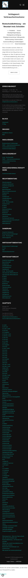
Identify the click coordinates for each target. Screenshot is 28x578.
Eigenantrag (5, 393)
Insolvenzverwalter (7, 448)
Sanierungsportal (6, 237)
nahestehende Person (7, 486)
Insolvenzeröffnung (8, 41)
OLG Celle (4, 488)
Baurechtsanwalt (6, 189)
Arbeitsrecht (5, 122)
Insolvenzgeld (5, 432)
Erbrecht (4, 194)
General (4, 402)
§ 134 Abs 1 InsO (6, 335)
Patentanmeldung (6, 214)
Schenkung (5, 502)
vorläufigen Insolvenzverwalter (9, 525)
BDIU (3, 134)
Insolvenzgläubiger (7, 436)
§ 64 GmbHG (5, 359)
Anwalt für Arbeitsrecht (7, 184)
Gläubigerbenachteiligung (14, 35)
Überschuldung (6, 509)
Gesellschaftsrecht (6, 198)
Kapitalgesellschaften (7, 452)
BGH (3, 386)
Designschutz (5, 193)
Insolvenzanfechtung (7, 425)
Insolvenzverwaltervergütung (9, 450)
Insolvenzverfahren (7, 447)
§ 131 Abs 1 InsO (6, 334)
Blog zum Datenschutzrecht (9, 191)
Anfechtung (5, 378)
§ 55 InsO (4, 352)
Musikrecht (5, 212)
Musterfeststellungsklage (8, 481)
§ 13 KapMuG (5, 332)
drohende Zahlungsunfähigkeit (9, 391)
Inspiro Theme (10, 561)
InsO (3, 421)
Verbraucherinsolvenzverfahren (10, 522)
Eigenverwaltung (6, 395)
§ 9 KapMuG (5, 370)
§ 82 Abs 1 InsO (6, 366)
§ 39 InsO (4, 346)
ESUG (3, 398)
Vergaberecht (5, 292)
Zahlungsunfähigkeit (7, 529)
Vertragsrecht (5, 294)
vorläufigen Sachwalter (8, 527)
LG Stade (4, 473)
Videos (4, 524)
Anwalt (19, 30)
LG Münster (5, 472)
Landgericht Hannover (7, 463)
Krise (3, 459)
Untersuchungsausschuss (8, 516)
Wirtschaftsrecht (6, 223)
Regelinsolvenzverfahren (8, 495)
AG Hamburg (5, 377)
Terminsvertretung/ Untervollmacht (10, 219)
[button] (3, 575)
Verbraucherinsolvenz (7, 520)
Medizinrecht (5, 211)
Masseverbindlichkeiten (8, 479)
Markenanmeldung (7, 209)
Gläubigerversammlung (9, 37)
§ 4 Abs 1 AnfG (6, 348)
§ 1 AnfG (4, 325)
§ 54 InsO (4, 350)
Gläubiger (4, 407)
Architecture (5, 382)
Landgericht (5, 461)
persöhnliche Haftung (7, 491)
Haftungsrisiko (21, 37)
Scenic (4, 500)
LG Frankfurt (5, 468)
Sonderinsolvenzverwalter (8, 508)
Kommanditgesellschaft (8, 454)
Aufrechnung (5, 384)
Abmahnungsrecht (6, 182)
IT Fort (4, 248)
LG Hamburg (5, 470)
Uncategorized (5, 511)
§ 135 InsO (5, 337)
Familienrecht (5, 196)
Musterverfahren (6, 484)
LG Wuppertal (5, 475)
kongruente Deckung (7, 456)
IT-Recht (4, 207)
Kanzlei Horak (5, 281)
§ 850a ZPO (5, 368)
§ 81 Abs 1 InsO (6, 364)
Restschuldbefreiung (7, 497)
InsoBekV (4, 423)
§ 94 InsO (4, 373)
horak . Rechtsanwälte (7, 157)
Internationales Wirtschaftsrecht (10, 272)
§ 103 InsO (5, 326)
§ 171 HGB (5, 341)
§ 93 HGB (4, 371)
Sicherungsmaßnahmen (8, 506)
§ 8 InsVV (4, 361)
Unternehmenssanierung (8, 515)
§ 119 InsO (5, 330)
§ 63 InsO (4, 357)
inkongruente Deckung (7, 420)
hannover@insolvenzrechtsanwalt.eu (11, 318)
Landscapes (5, 464)
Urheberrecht (5, 290)
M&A (3, 249)
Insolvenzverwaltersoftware (9, 148)
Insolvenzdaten (18, 39)
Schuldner (4, 504)
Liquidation (5, 477)
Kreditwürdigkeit (18, 41)
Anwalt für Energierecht (8, 185)
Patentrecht (5, 216)
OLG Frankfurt (5, 490)
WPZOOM (18, 561)
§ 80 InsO (4, 362)
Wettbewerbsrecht (6, 221)
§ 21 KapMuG (5, 344)
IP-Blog (4, 124)
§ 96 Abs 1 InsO (6, 375)
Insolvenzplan (5, 439)
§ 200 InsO (5, 343)
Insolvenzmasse (6, 438)
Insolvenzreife (5, 443)
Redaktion (12, 30)
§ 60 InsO (4, 353)
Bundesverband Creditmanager (10, 143)
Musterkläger (5, 482)
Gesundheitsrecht (6, 267)
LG (3, 466)
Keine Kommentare (20, 44)
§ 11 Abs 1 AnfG (6, 328)
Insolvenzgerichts (6, 434)
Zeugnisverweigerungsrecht (9, 531)
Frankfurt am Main (6, 400)
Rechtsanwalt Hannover (8, 218)
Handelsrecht (5, 200)
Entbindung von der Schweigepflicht (11, 396)
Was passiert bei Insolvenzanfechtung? (12, 550)
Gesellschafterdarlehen (8, 404)
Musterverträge (6, 285)
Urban (3, 518)
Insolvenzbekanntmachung (9, 146)
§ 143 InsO (5, 339)
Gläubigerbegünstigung (13, 32)
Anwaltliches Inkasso (7, 132)
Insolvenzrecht (5, 162)
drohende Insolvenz (7, 389)
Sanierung (4, 499)
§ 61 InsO (4, 355)
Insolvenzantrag (9, 39)
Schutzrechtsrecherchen (8, 251)
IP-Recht (4, 205)
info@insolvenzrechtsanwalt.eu (10, 101)
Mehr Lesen (15, 72)
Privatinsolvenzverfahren (8, 493)
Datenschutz (5, 387)
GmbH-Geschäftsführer (8, 416)
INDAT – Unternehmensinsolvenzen (11, 145)
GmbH (4, 414)
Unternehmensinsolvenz (8, 513)
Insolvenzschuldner (7, 445)
